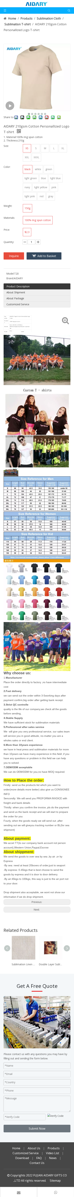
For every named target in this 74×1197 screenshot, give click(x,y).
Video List (52, 1153)
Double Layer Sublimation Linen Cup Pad (50, 964)
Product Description (18, 286)
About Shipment (15, 292)
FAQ (39, 1158)
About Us (34, 1148)
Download (22, 1158)
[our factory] (37, 1022)
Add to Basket (46, 256)
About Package (15, 298)
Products (54, 1148)
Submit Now (37, 1129)
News (53, 1158)
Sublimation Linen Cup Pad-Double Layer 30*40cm (23, 964)
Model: (10, 273)
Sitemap (55, 1181)
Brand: (10, 278)
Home (16, 1148)
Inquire (14, 256)
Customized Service (17, 304)
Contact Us (37, 1163)
